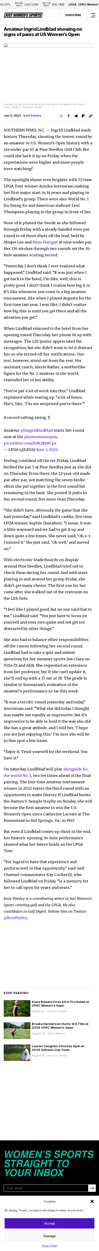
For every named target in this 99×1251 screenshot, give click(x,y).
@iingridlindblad (36, 430)
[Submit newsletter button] (92, 1188)
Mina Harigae (45, 242)
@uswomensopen (40, 436)
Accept (49, 1223)
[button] (92, 1201)
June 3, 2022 (47, 449)
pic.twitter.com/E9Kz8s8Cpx (30, 443)
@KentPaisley (15, 917)
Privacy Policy (50, 1245)
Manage (50, 1236)
